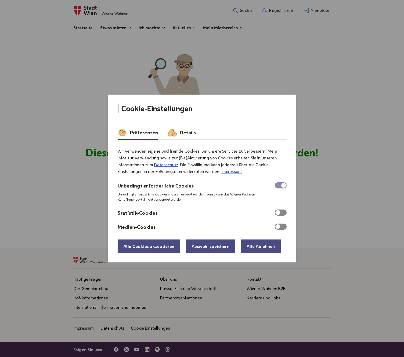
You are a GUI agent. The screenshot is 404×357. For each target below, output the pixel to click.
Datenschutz (166, 164)
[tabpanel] (202, 187)
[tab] (138, 134)
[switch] (281, 213)
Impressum (231, 171)
